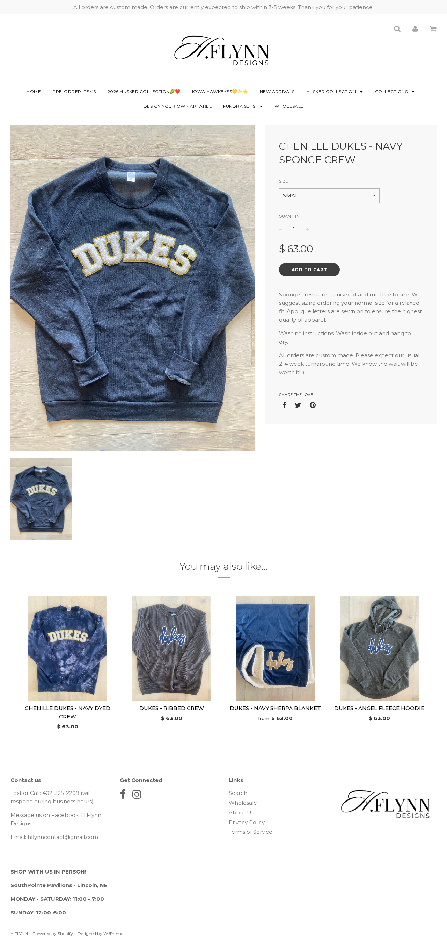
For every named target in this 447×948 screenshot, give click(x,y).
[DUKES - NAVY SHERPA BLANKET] (275, 648)
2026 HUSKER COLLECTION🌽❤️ (144, 91)
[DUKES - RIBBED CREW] (172, 648)
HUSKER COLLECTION (331, 91)
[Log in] (415, 28)
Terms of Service (250, 831)
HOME (34, 91)
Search (238, 793)
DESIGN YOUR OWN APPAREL (178, 106)
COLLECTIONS (392, 91)
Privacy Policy (247, 822)
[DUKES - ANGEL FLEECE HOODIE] (379, 648)
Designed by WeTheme (100, 933)
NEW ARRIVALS (277, 91)
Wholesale (289, 106)
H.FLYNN (19, 933)
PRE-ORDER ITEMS (74, 91)
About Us (241, 812)
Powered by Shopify (52, 933)
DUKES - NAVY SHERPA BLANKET (275, 708)
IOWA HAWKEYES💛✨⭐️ (220, 91)
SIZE (283, 181)
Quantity (289, 216)
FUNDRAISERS (240, 106)
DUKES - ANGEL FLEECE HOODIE (379, 708)
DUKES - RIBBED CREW (171, 708)
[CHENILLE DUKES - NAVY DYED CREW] (68, 648)
